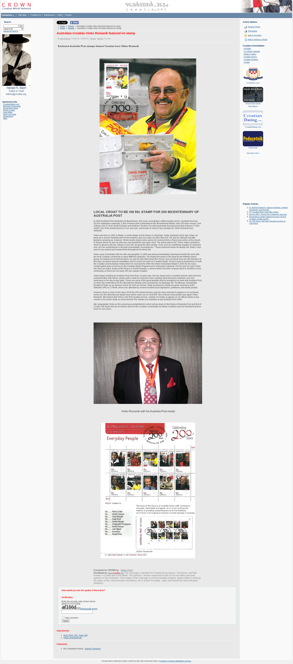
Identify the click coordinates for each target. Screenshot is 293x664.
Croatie (247, 62)
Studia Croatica (250, 54)
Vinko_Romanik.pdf (72, 638)
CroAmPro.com (253, 83)
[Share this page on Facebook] (74, 23)
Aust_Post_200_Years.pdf (75, 635)
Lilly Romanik (65, 39)
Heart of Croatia (9, 114)
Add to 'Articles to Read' (257, 39)
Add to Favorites (254, 35)
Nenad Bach (8, 116)
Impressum (49, 15)
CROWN (247, 49)
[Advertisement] (253, 181)
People (71, 26)
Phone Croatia (9, 110)
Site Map (22, 15)
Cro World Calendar (252, 51)
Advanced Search (10, 31)
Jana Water (8, 112)
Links (59, 15)
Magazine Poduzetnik (12, 106)
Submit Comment (93, 649)
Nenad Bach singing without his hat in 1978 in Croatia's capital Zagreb (267, 218)
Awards (71, 28)
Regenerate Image (88, 609)
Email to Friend (254, 27)
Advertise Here (253, 153)
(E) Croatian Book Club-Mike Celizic (264, 212)
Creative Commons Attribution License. (175, 661)
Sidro (5, 118)
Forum (69, 15)
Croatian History (250, 57)
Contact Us (36, 15)
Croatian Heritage (251, 59)
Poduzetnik (253, 148)
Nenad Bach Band (10, 108)
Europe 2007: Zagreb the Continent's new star (268, 214)
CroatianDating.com (11, 104)
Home (62, 26)
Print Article (252, 31)
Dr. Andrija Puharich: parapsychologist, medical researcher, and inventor (268, 209)
